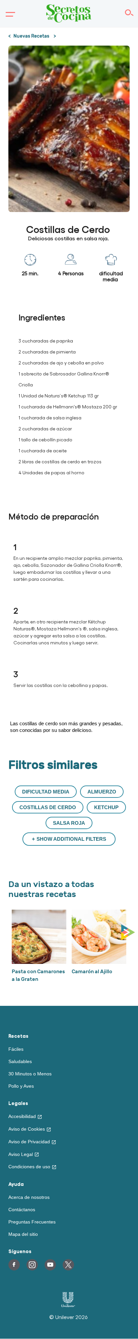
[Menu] (9, 14)
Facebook (14, 1264)
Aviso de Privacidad (29, 1141)
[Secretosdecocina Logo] (69, 13)
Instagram (32, 1264)
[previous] (10, 932)
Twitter (68, 1264)
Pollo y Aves (21, 1086)
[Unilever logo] (68, 1305)
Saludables (20, 1061)
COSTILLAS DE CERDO (47, 807)
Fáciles (15, 1049)
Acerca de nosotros (29, 1197)
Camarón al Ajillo (92, 972)
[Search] (129, 13)
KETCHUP (106, 807)
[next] (129, 932)
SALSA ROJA (69, 823)
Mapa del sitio (23, 1234)
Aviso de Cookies (26, 1129)
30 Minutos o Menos (30, 1073)
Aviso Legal (20, 1154)
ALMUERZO (101, 791)
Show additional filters (71, 839)
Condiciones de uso (29, 1166)
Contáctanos (21, 1209)
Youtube (50, 1264)
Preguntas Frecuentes (32, 1222)
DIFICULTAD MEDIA (45, 791)
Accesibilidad (22, 1116)
